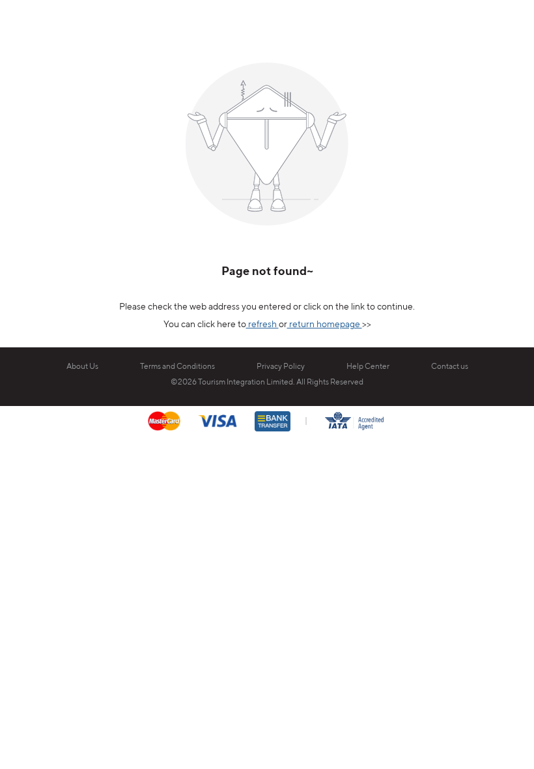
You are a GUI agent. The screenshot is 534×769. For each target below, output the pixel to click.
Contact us (449, 367)
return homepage (324, 324)
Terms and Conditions (177, 367)
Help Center (367, 367)
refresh (262, 324)
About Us (82, 367)
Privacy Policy (281, 367)
